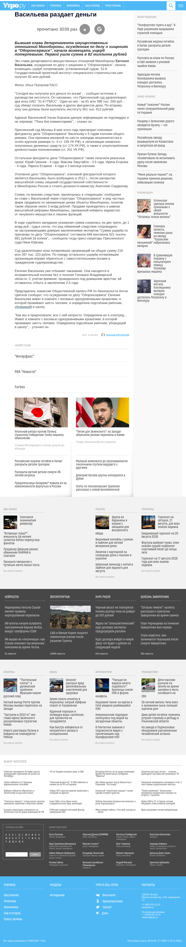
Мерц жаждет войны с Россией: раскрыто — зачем (115, 811)
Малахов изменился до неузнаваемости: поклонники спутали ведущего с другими (102, 464)
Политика (55, 5)
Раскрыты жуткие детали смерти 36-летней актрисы (38, 473)
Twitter (107, 907)
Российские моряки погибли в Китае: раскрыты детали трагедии (38, 462)
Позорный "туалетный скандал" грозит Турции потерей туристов (114, 792)
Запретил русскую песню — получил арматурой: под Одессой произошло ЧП (160, 773)
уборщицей (23, 307)
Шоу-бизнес (38, 5)
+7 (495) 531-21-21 (151, 904)
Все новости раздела (13, 570)
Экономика (73, 5)
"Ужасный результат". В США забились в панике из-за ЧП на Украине (69, 783)
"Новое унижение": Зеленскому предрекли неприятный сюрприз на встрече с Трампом (158, 793)
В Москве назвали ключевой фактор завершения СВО (67, 811)
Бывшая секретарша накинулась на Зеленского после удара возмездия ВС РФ (24, 811)
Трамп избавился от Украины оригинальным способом (18, 783)
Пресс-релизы (113, 5)
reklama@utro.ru (150, 917)
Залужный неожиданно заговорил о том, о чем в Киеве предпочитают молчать (161, 783)
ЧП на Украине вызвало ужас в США (67, 772)
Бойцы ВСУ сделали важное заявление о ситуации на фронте (69, 792)
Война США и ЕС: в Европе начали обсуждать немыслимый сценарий (158, 802)
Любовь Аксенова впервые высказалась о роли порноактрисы (115, 802)
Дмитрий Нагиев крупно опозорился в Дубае (100, 477)
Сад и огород (92, 5)
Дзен (105, 913)
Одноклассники (113, 901)
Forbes (20, 387)
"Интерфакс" (24, 356)
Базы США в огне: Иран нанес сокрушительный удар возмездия (66, 802)
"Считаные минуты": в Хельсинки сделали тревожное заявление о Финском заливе (24, 802)
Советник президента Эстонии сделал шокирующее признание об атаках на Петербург (22, 774)
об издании (57, 895)
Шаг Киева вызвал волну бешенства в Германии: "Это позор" (113, 783)
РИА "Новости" (25, 372)
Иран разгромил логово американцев (159, 810)
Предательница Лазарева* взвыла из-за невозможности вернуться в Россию (41, 484)
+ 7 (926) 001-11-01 (151, 915)
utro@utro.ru (148, 907)
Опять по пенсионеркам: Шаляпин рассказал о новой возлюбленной (98, 488)
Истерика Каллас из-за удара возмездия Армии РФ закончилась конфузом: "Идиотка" (114, 774)
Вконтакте (109, 895)
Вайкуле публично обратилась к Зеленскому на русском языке (19, 792)
